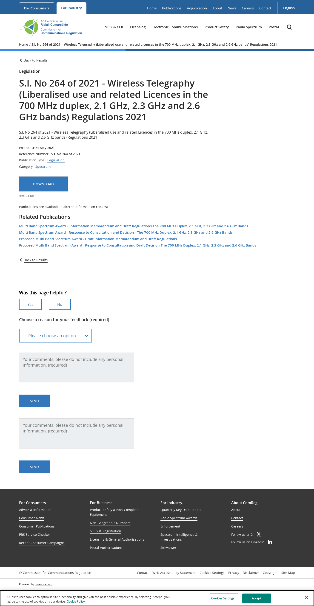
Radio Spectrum (249, 27)
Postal (274, 27)
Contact (265, 8)
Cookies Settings (212, 573)
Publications (171, 8)
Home (152, 8)
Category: (26, 167)
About (217, 8)
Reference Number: (34, 154)
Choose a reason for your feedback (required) (64, 319)
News (232, 8)
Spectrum (43, 167)
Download (43, 184)
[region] (157, 598)
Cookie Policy (76, 601)
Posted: (24, 148)
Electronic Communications (175, 27)
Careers (248, 8)
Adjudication (197, 8)
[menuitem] (36, 8)
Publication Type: (32, 160)
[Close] (307, 597)
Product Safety (217, 27)
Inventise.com (43, 584)
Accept (256, 598)
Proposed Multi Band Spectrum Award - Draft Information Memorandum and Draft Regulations (98, 238)
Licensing (138, 27)
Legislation (56, 160)
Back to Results (36, 60)
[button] (290, 27)
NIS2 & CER (114, 27)
